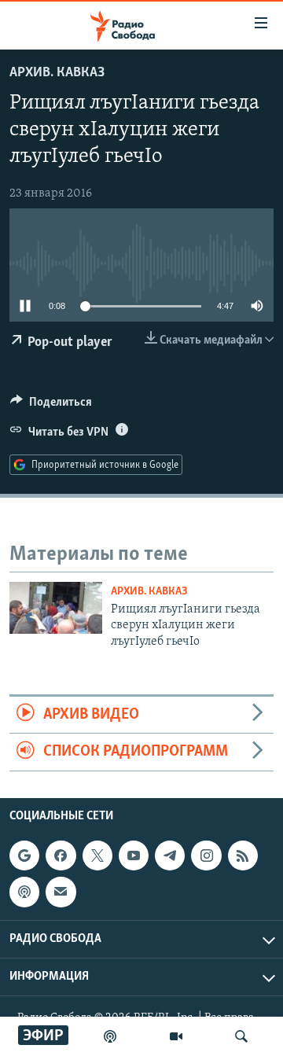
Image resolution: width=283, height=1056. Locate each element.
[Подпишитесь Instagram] (206, 855)
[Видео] (176, 1036)
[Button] (51, 406)
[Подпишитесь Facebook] (60, 855)
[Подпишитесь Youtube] (134, 855)
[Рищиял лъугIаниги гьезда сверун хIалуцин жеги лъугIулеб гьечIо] (55, 608)
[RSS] (243, 855)
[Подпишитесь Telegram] (170, 855)
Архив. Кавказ (57, 73)
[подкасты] (110, 1036)
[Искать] (241, 1036)
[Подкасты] (24, 892)
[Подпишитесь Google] (24, 855)
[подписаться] (60, 892)
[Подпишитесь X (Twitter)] (97, 855)
